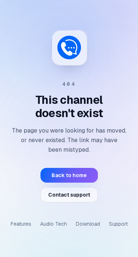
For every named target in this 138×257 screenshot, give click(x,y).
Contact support (69, 194)
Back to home (69, 175)
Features (21, 224)
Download (88, 224)
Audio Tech (53, 224)
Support (118, 224)
